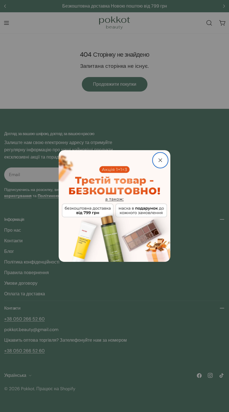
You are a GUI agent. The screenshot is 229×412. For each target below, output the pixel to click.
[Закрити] (160, 160)
